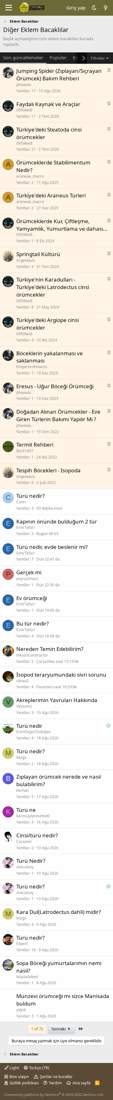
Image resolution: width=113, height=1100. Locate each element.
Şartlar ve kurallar (56, 1076)
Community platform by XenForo (54, 1094)
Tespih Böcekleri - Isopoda (48, 470)
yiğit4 (21, 1009)
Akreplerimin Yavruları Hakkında (56, 700)
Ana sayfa (81, 1083)
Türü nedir (29, 725)
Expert (22, 943)
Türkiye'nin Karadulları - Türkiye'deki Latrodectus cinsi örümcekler (52, 287)
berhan (22, 790)
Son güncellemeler (23, 57)
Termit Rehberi (34, 444)
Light (13, 1067)
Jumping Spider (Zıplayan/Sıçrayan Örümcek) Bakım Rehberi (59, 74)
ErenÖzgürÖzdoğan (33, 731)
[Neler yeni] (106, 7)
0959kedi (24, 110)
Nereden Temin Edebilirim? (49, 648)
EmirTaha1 (25, 527)
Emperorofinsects (31, 366)
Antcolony (25, 867)
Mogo (21, 757)
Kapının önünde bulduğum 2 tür (56, 521)
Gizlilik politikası (24, 1083)
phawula (23, 84)
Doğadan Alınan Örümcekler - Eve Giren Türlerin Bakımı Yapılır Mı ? (58, 415)
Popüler (58, 57)
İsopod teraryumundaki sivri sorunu (61, 674)
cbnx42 (22, 681)
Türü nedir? (30, 495)
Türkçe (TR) (38, 1067)
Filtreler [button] (98, 58)
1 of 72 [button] (37, 1029)
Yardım (55, 1083)
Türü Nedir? (30, 860)
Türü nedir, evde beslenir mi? (52, 546)
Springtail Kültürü (38, 254)
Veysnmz (24, 706)
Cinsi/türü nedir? (37, 835)
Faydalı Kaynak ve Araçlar (48, 104)
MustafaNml (27, 976)
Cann (20, 502)
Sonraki (59, 1029)
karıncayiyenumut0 (33, 815)
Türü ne (26, 809)
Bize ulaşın (19, 1076)
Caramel (23, 841)
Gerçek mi (28, 572)
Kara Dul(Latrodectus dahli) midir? (58, 911)
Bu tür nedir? (32, 623)
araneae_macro (30, 176)
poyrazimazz (27, 578)
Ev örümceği (31, 598)
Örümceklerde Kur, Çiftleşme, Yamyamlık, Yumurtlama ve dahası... (62, 224)
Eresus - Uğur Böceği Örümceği (55, 386)
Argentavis (25, 260)
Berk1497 (24, 450)
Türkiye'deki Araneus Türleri (51, 195)
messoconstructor (32, 655)
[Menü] (8, 8)
